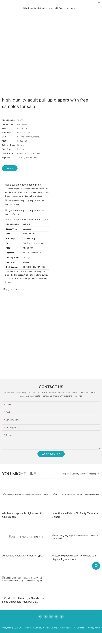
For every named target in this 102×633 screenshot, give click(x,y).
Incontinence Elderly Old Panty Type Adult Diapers (75, 515)
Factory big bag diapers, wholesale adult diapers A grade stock (74, 557)
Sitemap (80, 628)
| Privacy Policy (92, 628)
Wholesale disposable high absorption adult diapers (23, 515)
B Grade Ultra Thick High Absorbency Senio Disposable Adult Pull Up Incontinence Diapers (23, 600)
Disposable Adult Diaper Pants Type (22, 555)
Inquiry (10, 168)
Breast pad (94, 474)
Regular (65, 474)
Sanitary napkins (79, 474)
